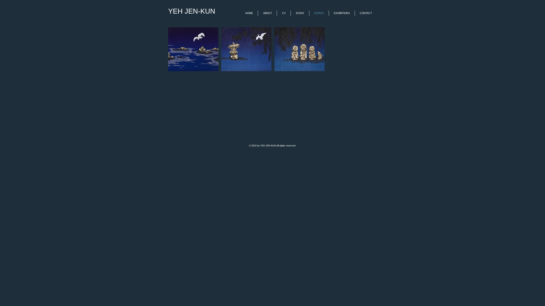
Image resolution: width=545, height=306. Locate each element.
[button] (193, 49)
